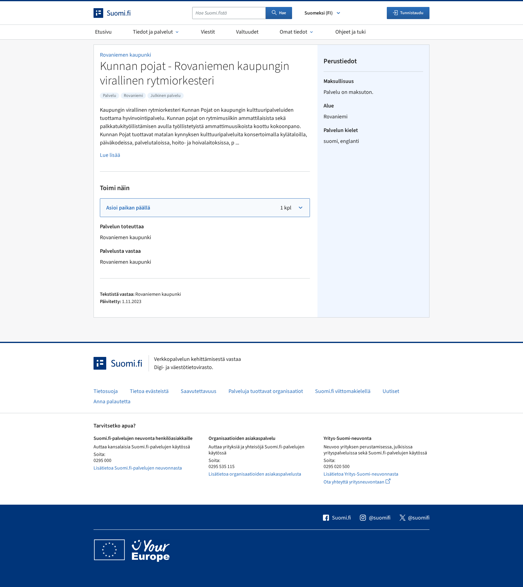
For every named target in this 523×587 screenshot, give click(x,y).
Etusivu (103, 32)
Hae (282, 13)
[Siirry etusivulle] (117, 13)
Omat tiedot (293, 32)
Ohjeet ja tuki (350, 32)
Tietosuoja (106, 391)
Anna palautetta (112, 401)
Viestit (208, 32)
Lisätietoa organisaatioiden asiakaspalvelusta (255, 474)
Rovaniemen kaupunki (125, 55)
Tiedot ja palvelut (153, 32)
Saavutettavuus (198, 391)
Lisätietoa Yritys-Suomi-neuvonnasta (361, 474)
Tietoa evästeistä (149, 391)
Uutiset (391, 391)
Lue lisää (110, 155)
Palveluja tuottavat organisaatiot (266, 391)
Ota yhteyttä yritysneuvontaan (364, 482)
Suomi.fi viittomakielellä (342, 391)
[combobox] (229, 13)
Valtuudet (247, 32)
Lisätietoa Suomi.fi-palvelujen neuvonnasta (138, 468)
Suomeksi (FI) (318, 13)
